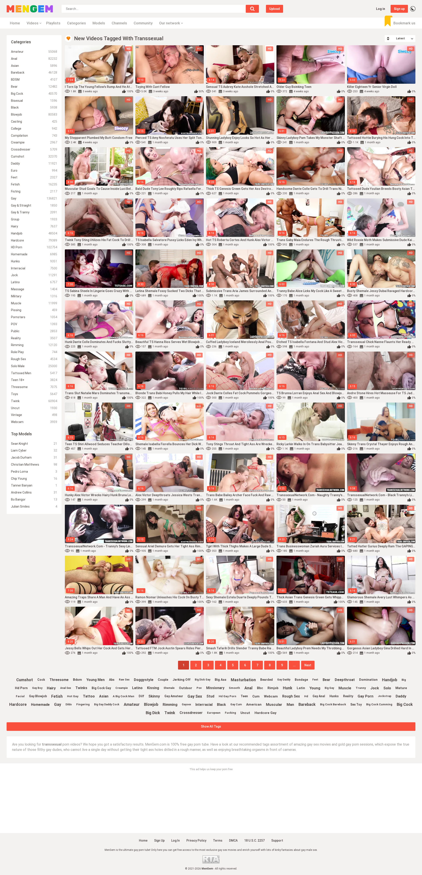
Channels (119, 23)
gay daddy (283, 679)
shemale (169, 688)
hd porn (21, 688)
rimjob (272, 688)
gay (57, 704)
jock (374, 688)
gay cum (236, 704)
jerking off (181, 680)
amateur (132, 704)
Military (34, 296)
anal (248, 688)
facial (20, 696)
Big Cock (34, 93)
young (314, 688)
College (34, 128)
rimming (170, 704)
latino (137, 688)
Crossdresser (34, 149)
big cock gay (101, 688)
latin (301, 688)
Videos (32, 23)
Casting (34, 121)
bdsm (77, 680)
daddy (401, 696)
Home (15, 23)
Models (99, 23)
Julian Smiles (34, 506)
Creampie (34, 142)
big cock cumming (379, 704)
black (221, 705)
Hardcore (34, 240)
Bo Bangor (34, 499)
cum (256, 696)
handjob (389, 679)
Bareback (34, 72)
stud (210, 696)
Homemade (34, 254)
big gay (329, 688)
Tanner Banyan (34, 485)
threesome (59, 680)
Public (34, 331)
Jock (34, 275)
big (404, 679)
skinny (154, 696)
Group (34, 219)
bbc (260, 688)
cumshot (24, 679)
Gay (34, 198)
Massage (34, 289)
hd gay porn (227, 696)
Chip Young (34, 478)
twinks (81, 688)
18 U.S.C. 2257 (254, 840)
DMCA (233, 840)
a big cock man (123, 696)
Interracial (34, 268)
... (294, 665)
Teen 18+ (34, 380)
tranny (361, 688)
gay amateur (173, 696)
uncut (245, 713)
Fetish (34, 184)
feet (315, 679)
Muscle (34, 303)
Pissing (34, 310)
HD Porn (34, 247)
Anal (34, 58)
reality (348, 696)
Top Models (21, 434)
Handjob (34, 233)
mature (401, 688)
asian (103, 696)
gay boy (37, 688)
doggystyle (143, 679)
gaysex (186, 704)
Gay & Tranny (34, 212)
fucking (230, 712)
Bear (34, 86)
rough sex (291, 696)
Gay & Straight (34, 205)
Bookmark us (404, 23)
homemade (40, 705)
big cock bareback (333, 704)
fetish (57, 696)
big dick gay (202, 679)
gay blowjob (38, 696)
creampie (121, 688)
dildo (68, 704)
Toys (34, 394)
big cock (405, 704)
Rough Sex (34, 359)
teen (244, 696)
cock (41, 679)
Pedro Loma (34, 471)
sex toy (356, 704)
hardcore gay (265, 713)
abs (112, 679)
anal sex (65, 688)
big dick (153, 712)
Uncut (34, 408)
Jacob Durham (34, 457)
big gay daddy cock (106, 704)
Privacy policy (196, 840)
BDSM (34, 79)
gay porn (365, 696)
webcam (271, 696)
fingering (83, 704)
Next (307, 665)
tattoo (89, 696)
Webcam (34, 422)
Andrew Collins (34, 492)
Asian (34, 65)
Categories (76, 23)
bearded (266, 679)
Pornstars (34, 317)
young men (95, 680)
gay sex (194, 696)
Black (34, 107)
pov (199, 688)
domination (368, 680)
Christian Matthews (34, 464)
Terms (217, 840)
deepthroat (345, 679)
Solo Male (34, 366)
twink (169, 712)
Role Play (34, 352)
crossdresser (191, 713)
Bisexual (34, 100)
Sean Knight (34, 443)
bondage (301, 679)
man (290, 704)
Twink (34, 401)
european (213, 712)
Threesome (34, 387)
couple (163, 679)
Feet (34, 177)
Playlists (53, 23)
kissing (153, 688)
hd (306, 696)
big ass (220, 680)
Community (143, 23)
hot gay (72, 696)
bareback (307, 704)
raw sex (124, 679)
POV (34, 324)
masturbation (243, 679)
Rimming (34, 345)
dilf (141, 696)
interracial (204, 705)
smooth (234, 688)
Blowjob (34, 114)
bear (326, 680)
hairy (51, 688)
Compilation (34, 135)
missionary (215, 688)
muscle (344, 688)
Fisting (34, 191)
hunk (287, 688)
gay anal (319, 696)
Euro (34, 170)
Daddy (34, 163)
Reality (34, 338)
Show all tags (211, 726)
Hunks (34, 261)
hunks (334, 696)
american (254, 704)
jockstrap (384, 696)
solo (387, 688)
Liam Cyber (34, 450)
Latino (34, 282)
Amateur (34, 51)
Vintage (34, 415)
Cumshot (34, 156)
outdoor (185, 688)
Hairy (34, 226)
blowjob (151, 704)
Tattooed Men (34, 373)
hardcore (18, 704)
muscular (274, 704)
